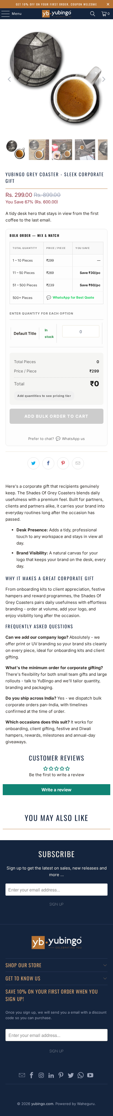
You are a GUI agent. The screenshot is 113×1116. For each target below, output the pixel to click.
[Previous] (9, 79)
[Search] (92, 13)
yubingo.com (42, 1103)
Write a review (56, 789)
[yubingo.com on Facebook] (32, 1076)
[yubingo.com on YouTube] (90, 1076)
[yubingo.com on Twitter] (71, 1076)
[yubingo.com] (56, 13)
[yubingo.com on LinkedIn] (51, 1076)
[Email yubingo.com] (22, 1076)
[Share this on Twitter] (33, 463)
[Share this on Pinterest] (63, 463)
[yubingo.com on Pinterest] (61, 1076)
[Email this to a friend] (78, 463)
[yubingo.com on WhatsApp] (81, 1076)
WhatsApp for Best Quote (70, 297)
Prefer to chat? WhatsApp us (56, 438)
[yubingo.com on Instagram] (42, 1076)
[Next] (103, 79)
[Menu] (2, 13)
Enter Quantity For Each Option (41, 313)
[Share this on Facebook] (48, 463)
